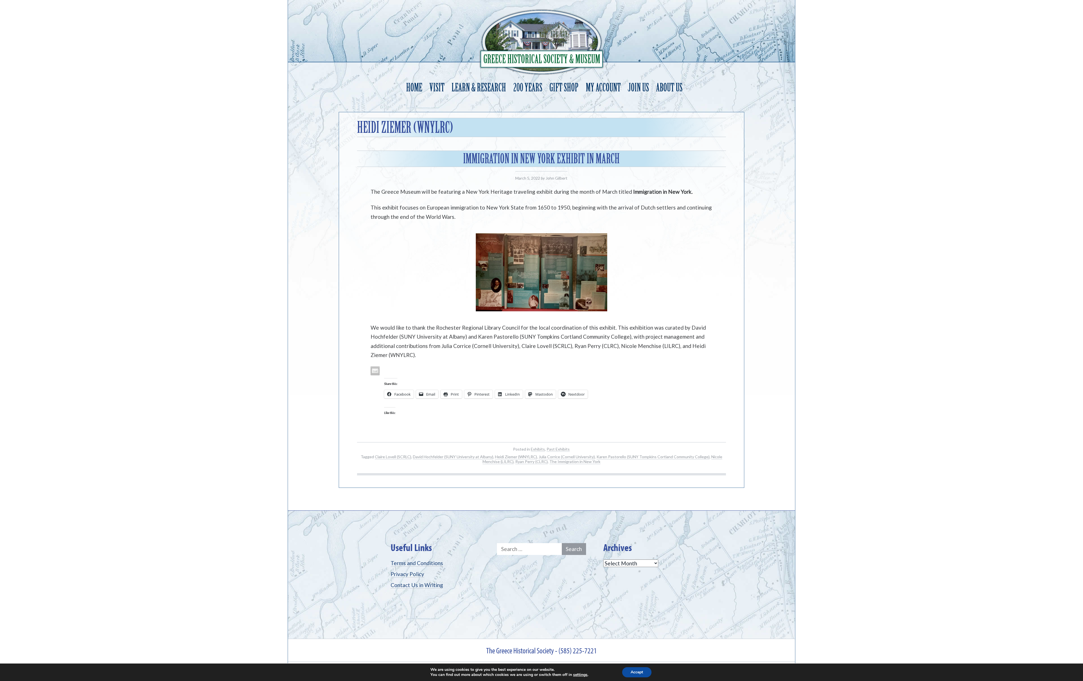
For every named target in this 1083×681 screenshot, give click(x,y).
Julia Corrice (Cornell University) (567, 456)
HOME (414, 87)
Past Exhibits (558, 449)
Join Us (638, 87)
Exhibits (538, 449)
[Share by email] (375, 370)
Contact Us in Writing (417, 585)
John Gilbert (556, 178)
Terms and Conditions (417, 563)
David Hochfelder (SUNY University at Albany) (453, 456)
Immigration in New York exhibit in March (541, 159)
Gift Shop (563, 87)
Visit (436, 87)
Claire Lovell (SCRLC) (393, 456)
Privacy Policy (407, 574)
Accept (637, 672)
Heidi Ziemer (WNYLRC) (516, 456)
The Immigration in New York (574, 461)
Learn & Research (479, 87)
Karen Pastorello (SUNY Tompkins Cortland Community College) (653, 456)
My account (603, 87)
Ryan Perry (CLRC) (531, 461)
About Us (669, 87)
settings (580, 674)
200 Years (527, 87)
